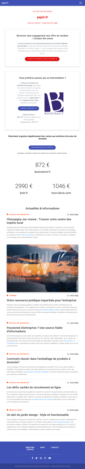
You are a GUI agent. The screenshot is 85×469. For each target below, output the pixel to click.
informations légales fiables (49, 310)
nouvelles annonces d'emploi (42, 399)
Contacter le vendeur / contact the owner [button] (41, 59)
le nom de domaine (42, 11)
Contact (55, 447)
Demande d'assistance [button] (28, 108)
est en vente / (42, 23)
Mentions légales (30, 448)
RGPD (42, 447)
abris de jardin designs (62, 422)
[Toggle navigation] (80, 3)
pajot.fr (42, 17)
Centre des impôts (27, 235)
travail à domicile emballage (38, 372)
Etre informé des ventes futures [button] (41, 147)
